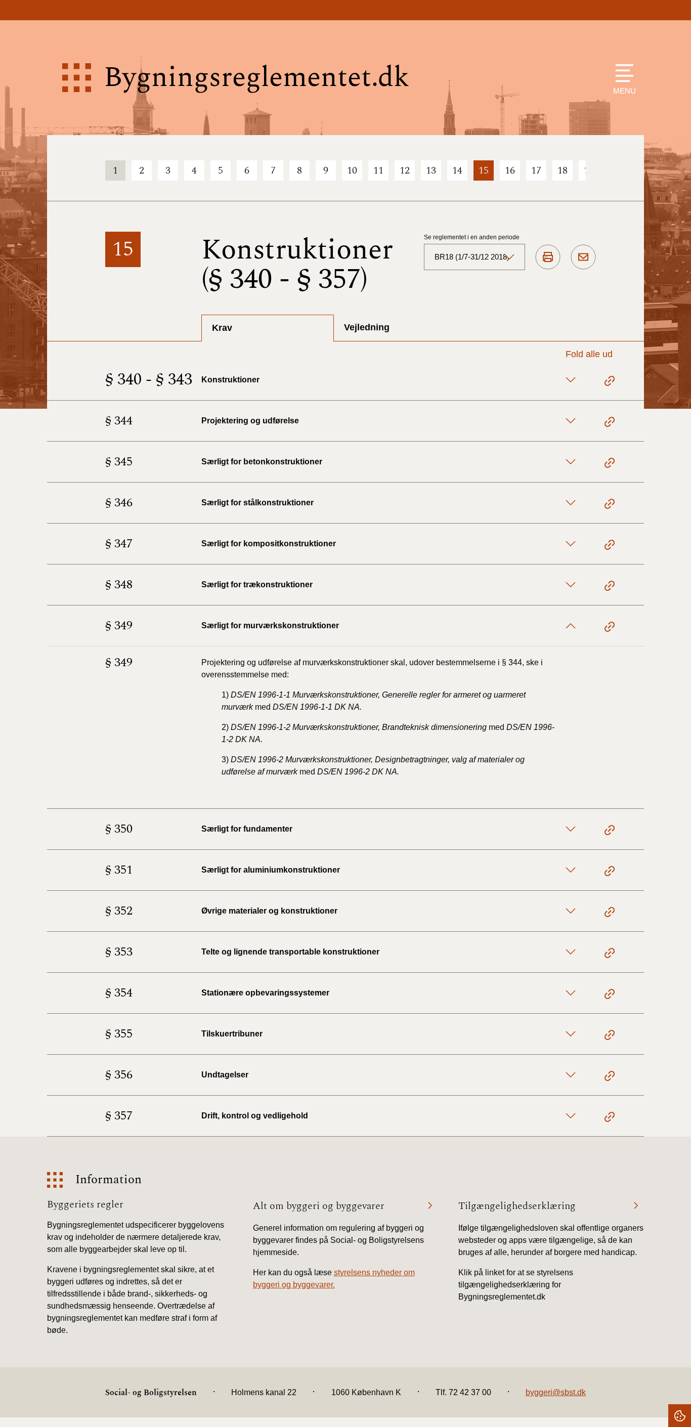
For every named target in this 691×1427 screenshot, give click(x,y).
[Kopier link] (609, 382)
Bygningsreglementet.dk (256, 77)
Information (108, 1180)
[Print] (547, 257)
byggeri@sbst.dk (556, 1392)
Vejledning (367, 327)
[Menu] (622, 73)
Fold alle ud (589, 354)
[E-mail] (583, 257)
